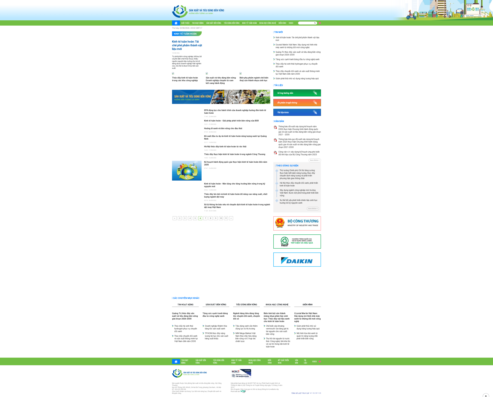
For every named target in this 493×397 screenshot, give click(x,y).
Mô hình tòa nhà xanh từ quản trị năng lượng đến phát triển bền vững (307, 336)
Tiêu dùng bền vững (232, 22)
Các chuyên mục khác (186, 298)
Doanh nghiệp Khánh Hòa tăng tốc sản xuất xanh (216, 327)
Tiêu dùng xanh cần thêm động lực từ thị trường (246, 327)
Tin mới (278, 32)
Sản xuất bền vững (213, 22)
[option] (221, 97)
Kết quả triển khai (283, 361)
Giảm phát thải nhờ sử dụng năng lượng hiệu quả (297, 78)
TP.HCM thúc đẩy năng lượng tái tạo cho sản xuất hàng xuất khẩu (216, 336)
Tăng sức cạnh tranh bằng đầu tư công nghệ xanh (298, 59)
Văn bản (279, 121)
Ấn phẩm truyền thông (287, 102)
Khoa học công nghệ (267, 22)
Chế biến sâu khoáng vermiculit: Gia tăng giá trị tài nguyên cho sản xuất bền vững (277, 330)
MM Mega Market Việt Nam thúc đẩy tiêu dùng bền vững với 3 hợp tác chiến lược (246, 337)
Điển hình (282, 22)
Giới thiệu (185, 22)
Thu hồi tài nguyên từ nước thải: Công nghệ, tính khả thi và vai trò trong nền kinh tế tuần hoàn (278, 342)
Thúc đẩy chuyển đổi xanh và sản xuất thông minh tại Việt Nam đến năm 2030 (186, 339)
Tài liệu (278, 85)
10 (221, 218)
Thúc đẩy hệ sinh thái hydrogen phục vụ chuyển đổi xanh (185, 329)
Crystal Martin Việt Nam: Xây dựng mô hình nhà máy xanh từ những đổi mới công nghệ (296, 46)
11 (226, 218)
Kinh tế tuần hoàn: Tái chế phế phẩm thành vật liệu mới (187, 45)
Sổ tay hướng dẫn (285, 92)
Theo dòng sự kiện (287, 165)
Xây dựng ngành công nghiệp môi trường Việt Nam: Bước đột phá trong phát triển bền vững (299, 193)
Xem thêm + (315, 160)
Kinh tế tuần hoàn (249, 22)
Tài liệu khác (283, 112)
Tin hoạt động (198, 22)
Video (291, 22)
